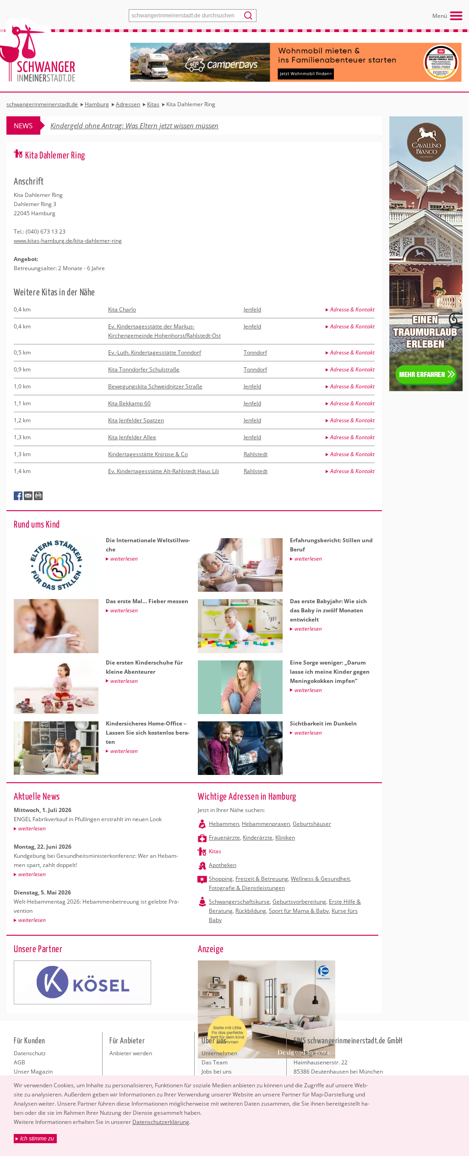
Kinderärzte (258, 837)
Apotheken (222, 865)
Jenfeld (252, 309)
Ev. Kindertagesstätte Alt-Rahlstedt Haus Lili (163, 471)
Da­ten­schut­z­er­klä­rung (160, 1122)
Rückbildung (250, 911)
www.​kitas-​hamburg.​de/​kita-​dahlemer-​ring (68, 241)
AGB (19, 1062)
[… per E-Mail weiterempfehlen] (28, 496)
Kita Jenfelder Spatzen (136, 420)
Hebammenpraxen (266, 824)
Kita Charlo (122, 309)
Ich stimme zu (37, 1138)
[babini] (82, 982)
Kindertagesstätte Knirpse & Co (148, 454)
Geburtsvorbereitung (299, 901)
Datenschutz (30, 1053)
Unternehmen (219, 1053)
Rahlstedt (255, 454)
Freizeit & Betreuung (261, 879)
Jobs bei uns (217, 1071)
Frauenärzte (224, 837)
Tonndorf (255, 352)
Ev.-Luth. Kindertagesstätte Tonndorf (154, 352)
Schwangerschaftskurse (239, 901)
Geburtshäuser (312, 824)
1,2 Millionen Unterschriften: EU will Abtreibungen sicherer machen (152, 125)
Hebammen (224, 824)
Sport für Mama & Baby (299, 911)
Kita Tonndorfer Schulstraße (144, 369)
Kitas (215, 851)
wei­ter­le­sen (32, 828)
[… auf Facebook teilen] (18, 496)
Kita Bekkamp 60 (129, 403)
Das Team (215, 1062)
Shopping (221, 879)
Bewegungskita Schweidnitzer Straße (155, 386)
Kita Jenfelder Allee (132, 437)
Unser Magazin (33, 1071)
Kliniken (285, 837)
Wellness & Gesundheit (320, 879)
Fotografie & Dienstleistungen (247, 888)
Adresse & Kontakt (352, 309)
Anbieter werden (130, 1053)
